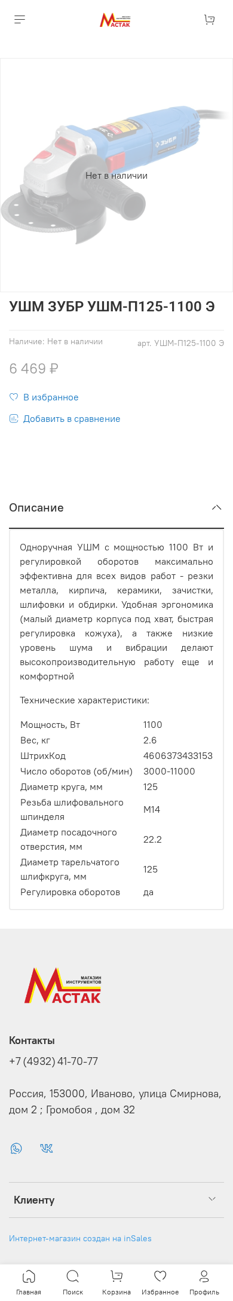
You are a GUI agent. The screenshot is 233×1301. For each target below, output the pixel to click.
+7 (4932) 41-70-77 (53, 1061)
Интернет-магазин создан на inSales (80, 1238)
